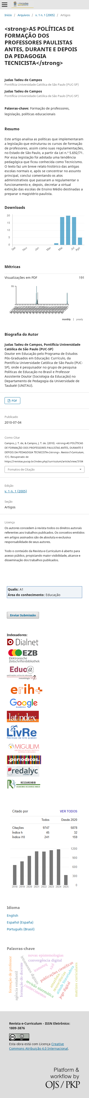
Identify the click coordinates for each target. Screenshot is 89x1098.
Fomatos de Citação (21, 469)
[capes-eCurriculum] (24, 763)
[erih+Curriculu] (27, 694)
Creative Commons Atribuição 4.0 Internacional (38, 1046)
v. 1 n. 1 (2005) (45, 15)
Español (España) (20, 922)
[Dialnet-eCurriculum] (23, 645)
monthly (66, 319)
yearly (79, 319)
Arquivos (24, 15)
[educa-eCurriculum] (22, 679)
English (12, 915)
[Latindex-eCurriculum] (23, 721)
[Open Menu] (4, 4)
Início (8, 15)
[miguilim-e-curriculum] (24, 752)
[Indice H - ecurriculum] (44, 888)
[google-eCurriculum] (24, 708)
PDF (14, 401)
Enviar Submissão (23, 615)
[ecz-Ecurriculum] (24, 663)
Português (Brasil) (20, 929)
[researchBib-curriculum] (24, 789)
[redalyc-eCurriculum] (23, 775)
